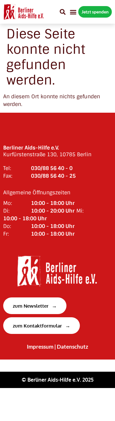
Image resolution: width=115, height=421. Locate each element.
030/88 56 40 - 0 (52, 168)
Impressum (40, 347)
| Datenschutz (71, 347)
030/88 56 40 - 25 (53, 176)
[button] (62, 11)
